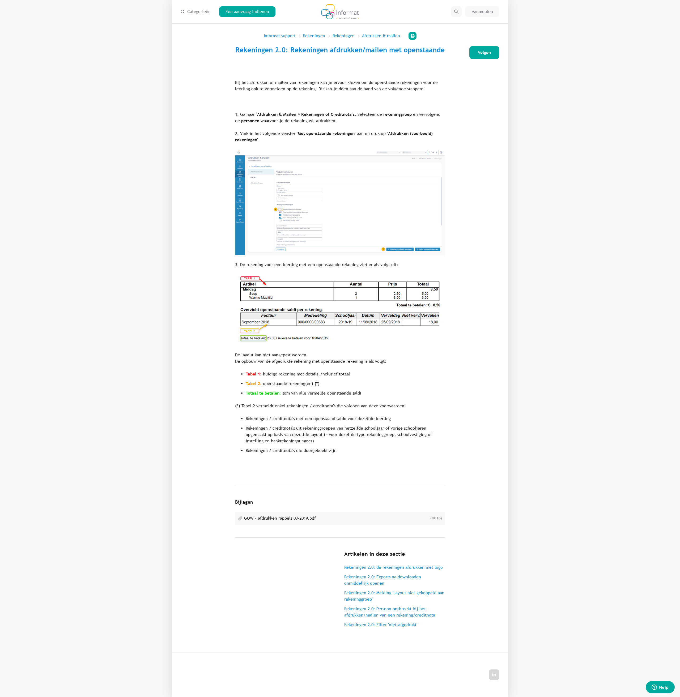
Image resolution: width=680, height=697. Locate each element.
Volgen (484, 52)
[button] (456, 11)
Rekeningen (314, 35)
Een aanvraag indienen (247, 11)
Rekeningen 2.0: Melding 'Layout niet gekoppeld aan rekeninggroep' (394, 596)
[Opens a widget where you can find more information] (660, 687)
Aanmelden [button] (482, 11)
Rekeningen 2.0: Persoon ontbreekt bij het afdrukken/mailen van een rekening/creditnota (389, 612)
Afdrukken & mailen (381, 35)
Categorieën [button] (198, 11)
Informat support (280, 35)
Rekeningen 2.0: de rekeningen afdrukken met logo (393, 567)
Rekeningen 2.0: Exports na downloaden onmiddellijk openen (382, 580)
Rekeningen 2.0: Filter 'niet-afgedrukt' (380, 624)
